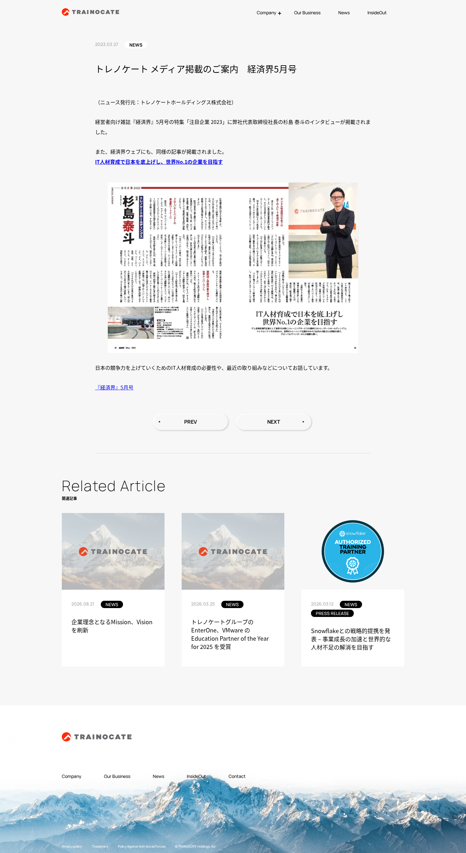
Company (71, 776)
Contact (237, 776)
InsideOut (377, 13)
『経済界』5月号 (114, 387)
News (344, 13)
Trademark (100, 846)
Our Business (307, 13)
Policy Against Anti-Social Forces (141, 846)
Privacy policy (72, 846)
